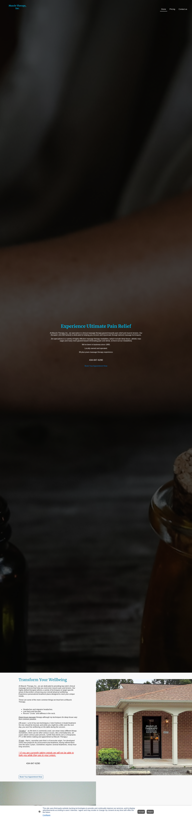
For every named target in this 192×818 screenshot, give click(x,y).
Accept (141, 812)
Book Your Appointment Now (96, 366)
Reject (150, 812)
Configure (46, 815)
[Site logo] (17, 16)
